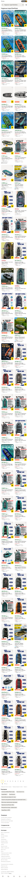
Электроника (3, 839)
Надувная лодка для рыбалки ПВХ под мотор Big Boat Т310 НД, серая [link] (20, 313)
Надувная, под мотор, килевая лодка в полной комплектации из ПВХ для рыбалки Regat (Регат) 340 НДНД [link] (7, 568)
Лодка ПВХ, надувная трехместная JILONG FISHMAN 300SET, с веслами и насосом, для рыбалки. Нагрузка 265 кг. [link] (20, 185)
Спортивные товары (5, 854)
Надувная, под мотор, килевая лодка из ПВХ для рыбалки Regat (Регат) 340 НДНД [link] (20, 263)
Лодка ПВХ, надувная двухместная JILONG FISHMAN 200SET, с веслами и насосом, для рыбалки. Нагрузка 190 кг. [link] (20, 644)
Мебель (2, 834)
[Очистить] (22, 4)
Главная (3, 876)
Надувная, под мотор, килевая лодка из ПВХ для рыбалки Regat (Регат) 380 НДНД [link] (7, 772)
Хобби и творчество (5, 847)
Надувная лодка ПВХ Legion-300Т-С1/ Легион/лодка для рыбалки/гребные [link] (7, 288)
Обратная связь (4, 865)
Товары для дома (4, 842)
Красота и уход (4, 846)
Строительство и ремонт (6, 858)
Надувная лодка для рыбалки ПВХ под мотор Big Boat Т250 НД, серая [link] (7, 313)
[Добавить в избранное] (12, 11)
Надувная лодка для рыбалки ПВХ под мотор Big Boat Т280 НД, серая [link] (7, 237)
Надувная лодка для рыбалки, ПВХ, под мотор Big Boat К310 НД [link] (20, 440)
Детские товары (4, 859)
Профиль (25, 876)
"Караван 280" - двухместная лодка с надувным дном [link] (20, 211)
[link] (8, 792)
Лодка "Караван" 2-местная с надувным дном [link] (7, 263)
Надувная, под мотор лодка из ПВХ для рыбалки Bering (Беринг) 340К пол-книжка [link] (20, 490)
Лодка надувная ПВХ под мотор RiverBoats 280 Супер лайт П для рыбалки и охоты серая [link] (7, 30)
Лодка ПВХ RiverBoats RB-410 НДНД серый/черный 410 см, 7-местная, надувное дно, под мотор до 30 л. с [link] (7, 81)
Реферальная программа (6, 827)
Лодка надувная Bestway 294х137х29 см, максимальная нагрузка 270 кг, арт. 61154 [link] (7, 185)
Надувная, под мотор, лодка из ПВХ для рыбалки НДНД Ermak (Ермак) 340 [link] (7, 542)
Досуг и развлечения (5, 832)
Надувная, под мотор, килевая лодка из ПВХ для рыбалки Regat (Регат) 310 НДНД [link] (20, 364)
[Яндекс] (10, 873)
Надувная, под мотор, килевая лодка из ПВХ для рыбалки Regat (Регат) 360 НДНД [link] (7, 211)
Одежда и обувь (4, 841)
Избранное (14, 876)
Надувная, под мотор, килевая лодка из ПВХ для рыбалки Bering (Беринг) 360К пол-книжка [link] (7, 389)
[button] (26, 5)
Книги (2, 851)
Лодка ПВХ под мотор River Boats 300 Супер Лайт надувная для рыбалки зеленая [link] (7, 132)
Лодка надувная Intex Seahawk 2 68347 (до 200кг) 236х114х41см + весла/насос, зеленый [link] (7, 158)
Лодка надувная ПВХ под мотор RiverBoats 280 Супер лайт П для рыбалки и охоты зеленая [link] (7, 56)
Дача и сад (3, 849)
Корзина (19, 876)
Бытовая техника (4, 835)
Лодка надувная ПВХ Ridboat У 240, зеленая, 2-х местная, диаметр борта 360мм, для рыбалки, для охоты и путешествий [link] (20, 568)
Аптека (2, 844)
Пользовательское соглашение (7, 864)
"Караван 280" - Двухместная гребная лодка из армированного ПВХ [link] (20, 288)
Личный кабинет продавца (6, 817)
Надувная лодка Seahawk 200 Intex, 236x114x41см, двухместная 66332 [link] (20, 338)
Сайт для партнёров (5, 822)
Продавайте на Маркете (6, 819)
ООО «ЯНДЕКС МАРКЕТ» (9, 871)
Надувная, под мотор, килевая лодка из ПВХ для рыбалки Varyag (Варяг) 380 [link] (20, 516)
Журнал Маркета (4, 869)
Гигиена (2, 837)
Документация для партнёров (7, 820)
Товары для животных (5, 856)
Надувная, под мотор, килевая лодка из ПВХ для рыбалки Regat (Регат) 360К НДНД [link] (20, 694)
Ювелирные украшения (5, 861)
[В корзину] (12, 25)
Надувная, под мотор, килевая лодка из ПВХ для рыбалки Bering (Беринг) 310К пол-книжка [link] (7, 593)
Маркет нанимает (4, 867)
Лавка (8, 876)
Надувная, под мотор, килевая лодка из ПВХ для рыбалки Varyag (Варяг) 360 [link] (20, 389)
